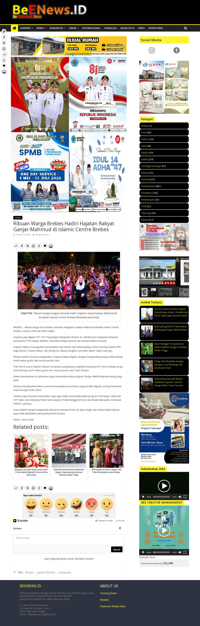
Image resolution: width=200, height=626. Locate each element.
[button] (65, 55)
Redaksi (104, 599)
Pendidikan (146, 192)
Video (141, 28)
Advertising (155, 28)
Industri (145, 152)
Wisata (144, 219)
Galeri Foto (127, 28)
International (91, 28)
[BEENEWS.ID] (14, 28)
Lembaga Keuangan (151, 166)
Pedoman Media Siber (113, 606)
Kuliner (144, 159)
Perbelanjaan (147, 199)
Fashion (145, 139)
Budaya (145, 125)
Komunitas (56, 28)
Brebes (29, 572)
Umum (72, 28)
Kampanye (65, 572)
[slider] (161, 497)
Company (25, 28)
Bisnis (40, 28)
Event (144, 132)
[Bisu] (180, 496)
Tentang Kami (108, 593)
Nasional (145, 172)
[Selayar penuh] (185, 496)
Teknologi (110, 28)
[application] (164, 486)
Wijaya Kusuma (42, 234)
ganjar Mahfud (46, 572)
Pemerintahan (148, 186)
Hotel (144, 145)
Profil (143, 206)
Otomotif (145, 179)
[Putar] (143, 496)
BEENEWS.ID (30, 585)
